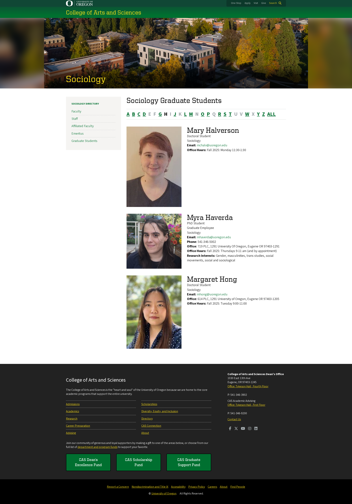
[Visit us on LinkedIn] (256, 429)
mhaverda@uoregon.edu (214, 237)
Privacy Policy (196, 487)
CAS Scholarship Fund (138, 462)
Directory (147, 419)
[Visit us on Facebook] (230, 429)
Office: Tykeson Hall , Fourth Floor (248, 386)
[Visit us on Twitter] (236, 429)
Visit (256, 3)
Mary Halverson (213, 130)
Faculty (76, 111)
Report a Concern (118, 487)
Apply (247, 3)
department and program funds (97, 447)
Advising (71, 433)
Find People (237, 487)
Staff (75, 118)
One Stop (236, 3)
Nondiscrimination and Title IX (150, 487)
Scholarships (149, 404)
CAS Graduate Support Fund (188, 462)
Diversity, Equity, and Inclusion (159, 411)
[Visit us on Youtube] (243, 429)
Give (263, 3)
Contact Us (234, 419)
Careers (212, 487)
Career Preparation (78, 426)
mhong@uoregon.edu (212, 294)
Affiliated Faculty (83, 126)
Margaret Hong (212, 279)
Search (273, 3)
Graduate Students (84, 141)
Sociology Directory (85, 104)
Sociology (86, 78)
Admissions (73, 404)
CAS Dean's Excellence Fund (88, 462)
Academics (72, 411)
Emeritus (78, 133)
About (145, 433)
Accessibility (178, 487)
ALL (271, 114)
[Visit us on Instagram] (250, 429)
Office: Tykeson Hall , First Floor (246, 405)
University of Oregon (163, 494)
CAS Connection (151, 426)
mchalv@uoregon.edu (212, 145)
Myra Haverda (210, 217)
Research (71, 419)
